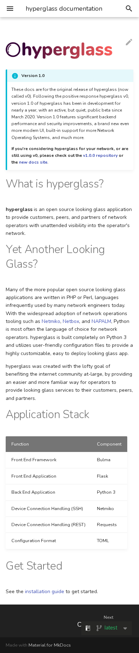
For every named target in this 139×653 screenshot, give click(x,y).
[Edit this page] (129, 42)
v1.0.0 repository (100, 155)
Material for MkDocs (50, 645)
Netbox (71, 321)
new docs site (33, 162)
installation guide (44, 591)
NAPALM (101, 321)
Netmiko (51, 321)
